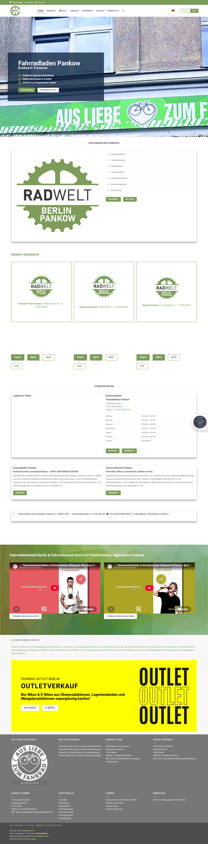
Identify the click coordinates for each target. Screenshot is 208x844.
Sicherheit (87, 11)
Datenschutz (19, 825)
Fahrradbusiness (66, 815)
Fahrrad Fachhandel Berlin (90, 746)
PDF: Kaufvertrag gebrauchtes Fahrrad (169, 800)
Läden (40, 11)
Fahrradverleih (65, 755)
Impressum (40, 825)
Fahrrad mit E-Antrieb (115, 803)
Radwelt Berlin (28, 831)
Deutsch (175, 9)
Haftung (30, 825)
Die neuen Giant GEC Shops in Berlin (121, 800)
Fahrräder (71, 752)
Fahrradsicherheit (66, 812)
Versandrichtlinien (54, 825)
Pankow (83, 749)
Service (75, 11)
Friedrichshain (93, 749)
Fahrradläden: (22, 2)
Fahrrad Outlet (112, 806)
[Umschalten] (108, 154)
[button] (123, 10)
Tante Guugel (30, 839)
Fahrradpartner (65, 818)
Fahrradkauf (64, 803)
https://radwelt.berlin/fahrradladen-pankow (34, 812)
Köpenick (62, 752)
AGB (11, 825)
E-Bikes (79, 752)
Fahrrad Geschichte (114, 809)
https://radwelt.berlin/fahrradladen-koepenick (177, 758)
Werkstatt (113, 11)
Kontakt (42, 2)
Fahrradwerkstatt (90, 752)
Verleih (100, 11)
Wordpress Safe (42, 836)
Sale (64, 11)
